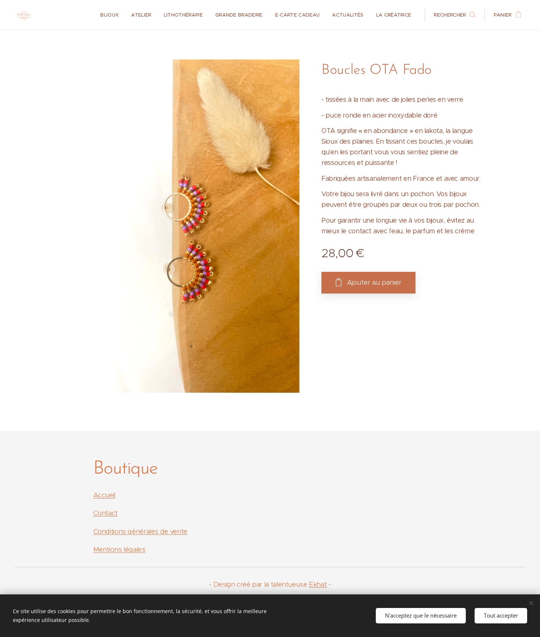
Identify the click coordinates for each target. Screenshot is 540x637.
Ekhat (318, 584)
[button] (454, 15)
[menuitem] (109, 15)
